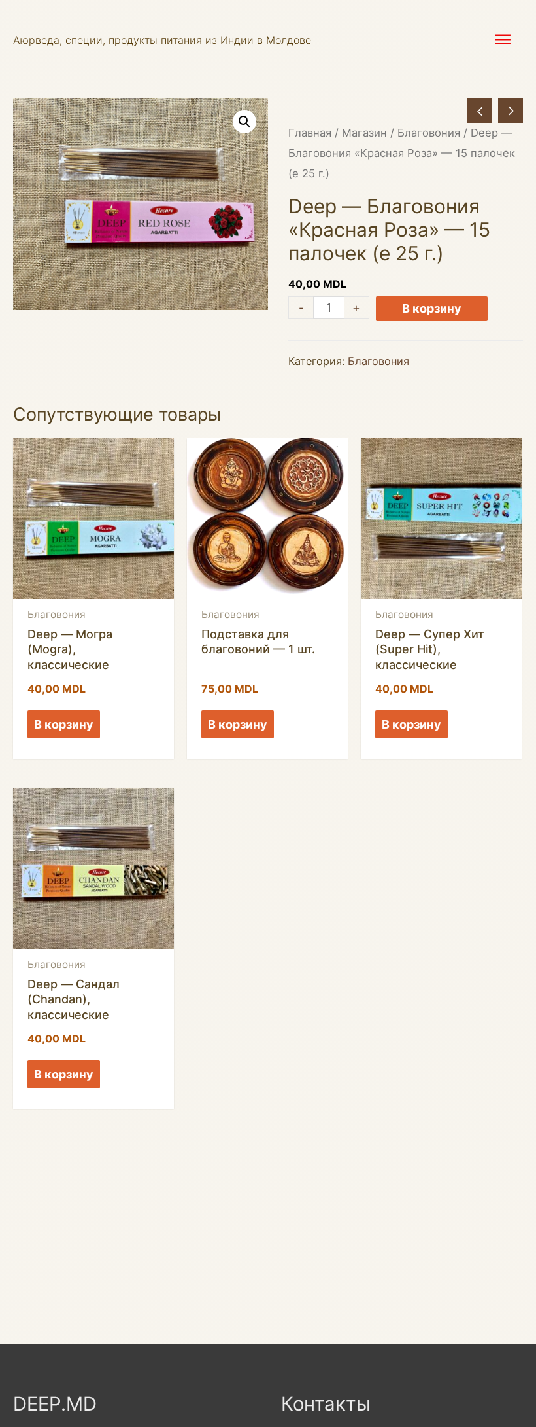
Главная (309, 132)
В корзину (431, 308)
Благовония (428, 132)
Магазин (364, 132)
